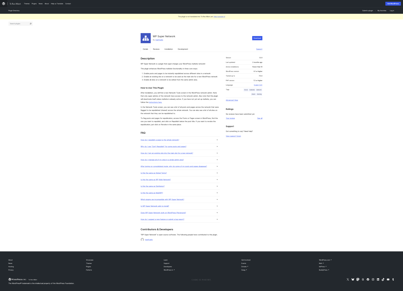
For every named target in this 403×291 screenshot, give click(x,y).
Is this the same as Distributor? (153, 186)
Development (183, 49)
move (246, 90)
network (259, 90)
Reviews (156, 49)
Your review (230, 118)
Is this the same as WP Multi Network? (156, 180)
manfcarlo (159, 40)
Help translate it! (219, 16)
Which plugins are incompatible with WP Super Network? (162, 200)
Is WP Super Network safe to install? (155, 206)
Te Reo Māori (32, 279)
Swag (244, 270)
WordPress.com (325, 260)
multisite (252, 90)
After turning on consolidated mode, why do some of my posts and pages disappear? (174, 166)
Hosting (11, 266)
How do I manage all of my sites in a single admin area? (162, 160)
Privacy (11, 270)
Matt (321, 263)
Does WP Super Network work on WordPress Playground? (163, 213)
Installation (168, 49)
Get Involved (245, 260)
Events (243, 263)
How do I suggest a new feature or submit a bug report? (162, 219)
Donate (244, 266)
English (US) (258, 85)
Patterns (89, 270)
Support (259, 49)
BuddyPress (324, 270)
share (253, 94)
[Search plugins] (31, 24)
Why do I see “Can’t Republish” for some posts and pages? (163, 147)
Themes (89, 263)
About (10, 260)
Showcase (89, 260)
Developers (168, 266)
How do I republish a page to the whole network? (160, 140)
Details (145, 49)
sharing (259, 94)
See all (259, 118)
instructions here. (155, 102)
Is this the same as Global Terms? (154, 173)
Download (257, 38)
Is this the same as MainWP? (152, 193)
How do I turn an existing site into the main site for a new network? (167, 153)
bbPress (323, 266)
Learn (166, 260)
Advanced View (232, 100)
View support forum (233, 136)
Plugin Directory (14, 10)
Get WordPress (393, 4)
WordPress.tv (169, 270)
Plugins (88, 266)
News (10, 263)
